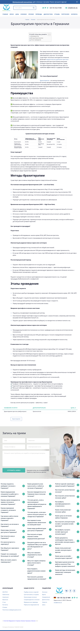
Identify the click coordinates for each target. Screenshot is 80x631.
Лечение (31, 14)
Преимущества (35, 36)
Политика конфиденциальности (11, 610)
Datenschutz (5, 594)
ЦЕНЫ (17, 14)
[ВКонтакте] (66, 590)
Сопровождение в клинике (31, 599)
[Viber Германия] (74, 597)
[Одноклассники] (74, 590)
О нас (4, 602)
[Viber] (45, 8)
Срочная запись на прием (31, 594)
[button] (77, 2)
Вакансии (5, 599)
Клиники (24, 14)
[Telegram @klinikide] (47, 8)
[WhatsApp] (43, 8)
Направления (46, 597)
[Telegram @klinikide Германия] (77, 597)
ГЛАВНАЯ (5, 14)
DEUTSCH (5, 592)
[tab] (13, 486)
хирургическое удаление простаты (57, 59)
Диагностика (48, 14)
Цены (43, 604)
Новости (44, 602)
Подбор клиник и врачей (31, 592)
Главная (27, 19)
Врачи (44, 594)
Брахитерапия (44, 80)
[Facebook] (70, 590)
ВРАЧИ (12, 14)
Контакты (74, 14)
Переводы (38, 14)
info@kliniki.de (73, 8)
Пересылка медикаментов (31, 604)
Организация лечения (30, 597)
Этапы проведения (36, 40)
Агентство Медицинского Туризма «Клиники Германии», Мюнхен (19, 621)
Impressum (5, 597)
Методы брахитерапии (37, 38)
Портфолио (65, 14)
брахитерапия (16, 419)
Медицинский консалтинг (22, 2)
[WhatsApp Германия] (72, 597)
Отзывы (57, 14)
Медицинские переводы (31, 602)
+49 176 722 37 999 (55, 8)
